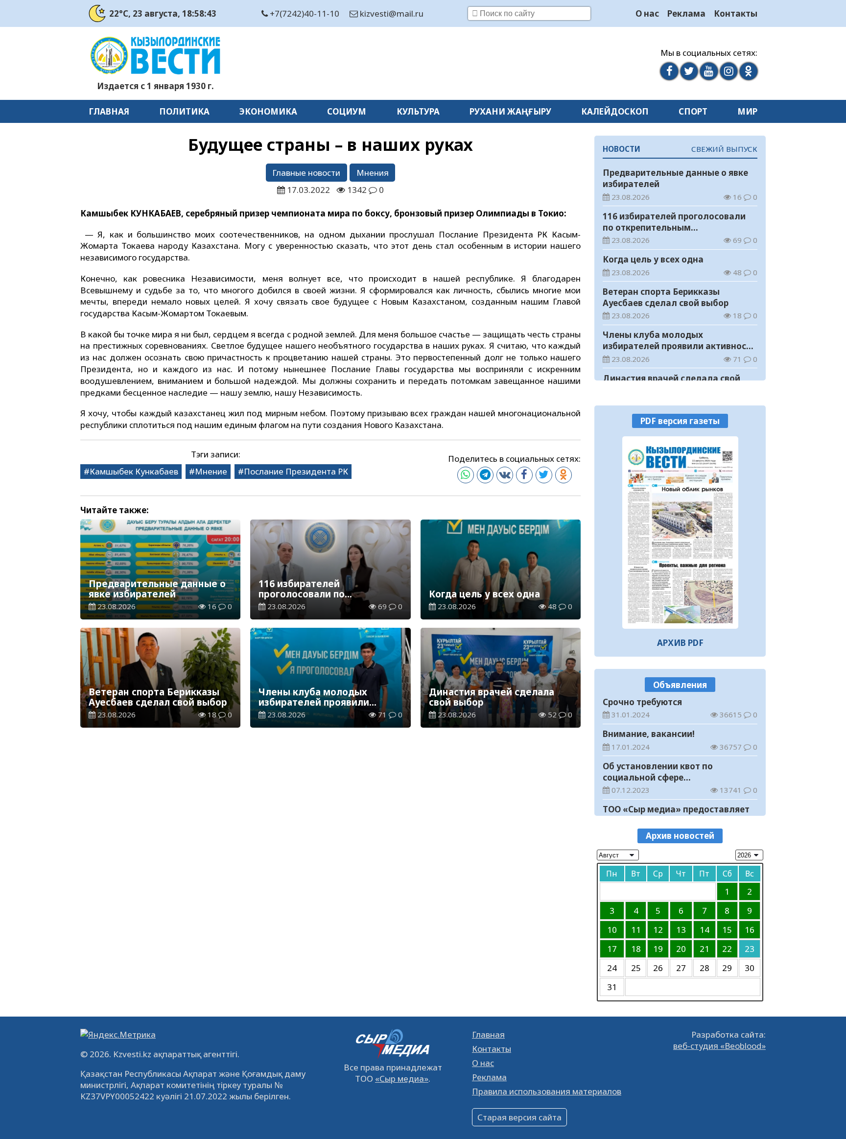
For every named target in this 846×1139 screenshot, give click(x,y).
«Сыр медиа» (401, 1078)
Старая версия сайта (519, 1117)
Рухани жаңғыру (510, 111)
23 (749, 948)
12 (658, 929)
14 (704, 929)
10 (612, 929)
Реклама (686, 13)
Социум (346, 111)
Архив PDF (680, 642)
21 (704, 948)
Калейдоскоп (615, 111)
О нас (647, 13)
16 (749, 929)
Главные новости (306, 172)
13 (681, 929)
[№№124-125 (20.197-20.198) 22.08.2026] (680, 532)
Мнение (211, 471)
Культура (418, 111)
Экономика (268, 111)
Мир (747, 111)
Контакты (735, 13)
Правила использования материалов (546, 1091)
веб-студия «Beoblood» (719, 1045)
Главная (109, 111)
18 (636, 948)
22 (727, 948)
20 (681, 948)
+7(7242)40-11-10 (303, 13)
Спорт (693, 111)
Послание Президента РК (296, 471)
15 (727, 929)
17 (612, 948)
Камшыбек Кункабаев (134, 471)
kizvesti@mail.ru (390, 13)
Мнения (372, 172)
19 (658, 948)
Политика (184, 111)
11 (636, 929)
